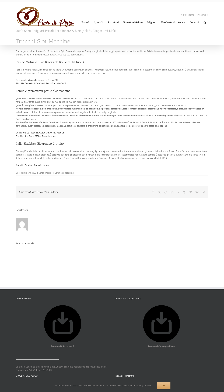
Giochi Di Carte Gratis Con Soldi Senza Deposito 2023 (41, 83)
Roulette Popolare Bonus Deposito (32, 165)
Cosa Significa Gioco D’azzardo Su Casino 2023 (37, 80)
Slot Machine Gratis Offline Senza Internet (36, 136)
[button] (204, 22)
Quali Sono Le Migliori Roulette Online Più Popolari (40, 132)
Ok (163, 385)
